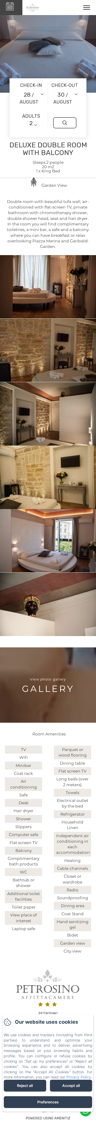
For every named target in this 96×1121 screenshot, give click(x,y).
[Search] (64, 122)
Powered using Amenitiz (48, 1118)
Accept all (71, 1085)
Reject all (25, 1085)
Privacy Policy (78, 1077)
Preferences (48, 1102)
